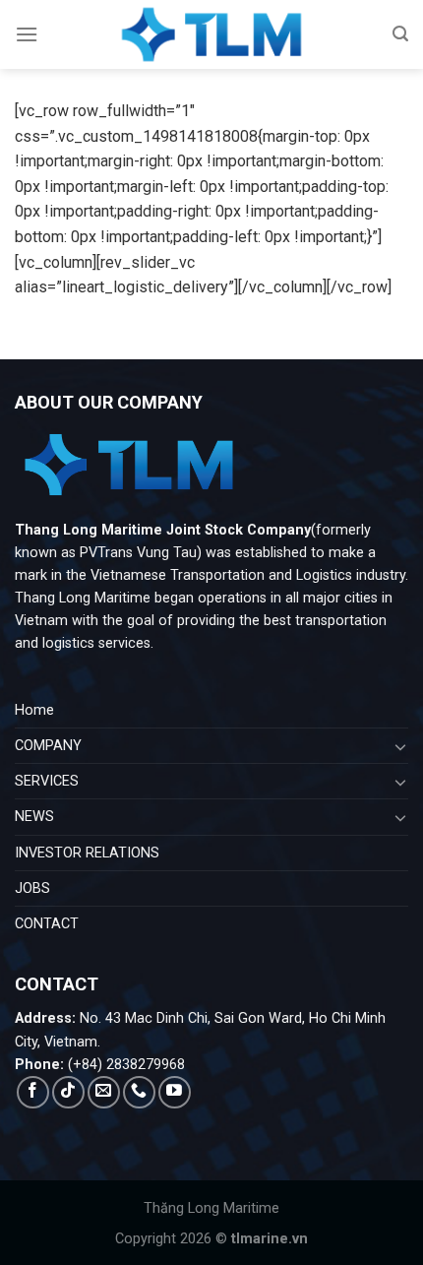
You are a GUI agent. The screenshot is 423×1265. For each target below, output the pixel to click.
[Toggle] (400, 746)
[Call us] (139, 1092)
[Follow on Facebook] (33, 1092)
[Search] (400, 34)
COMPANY (48, 745)
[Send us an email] (104, 1092)
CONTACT (47, 924)
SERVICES (47, 781)
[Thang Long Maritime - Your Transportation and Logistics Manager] (211, 34)
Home (34, 710)
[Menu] (26, 34)
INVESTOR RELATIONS (87, 853)
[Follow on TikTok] (68, 1092)
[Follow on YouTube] (174, 1092)
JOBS (32, 888)
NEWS (34, 816)
